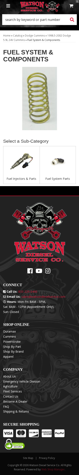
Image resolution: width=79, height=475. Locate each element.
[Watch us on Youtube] (39, 272)
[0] (71, 6)
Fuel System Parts (57, 179)
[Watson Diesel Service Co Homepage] (40, 6)
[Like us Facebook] (30, 272)
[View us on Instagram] (48, 272)
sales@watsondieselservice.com (43, 297)
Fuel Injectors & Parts (21, 179)
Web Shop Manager (53, 469)
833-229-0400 (27, 292)
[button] (39, 19)
